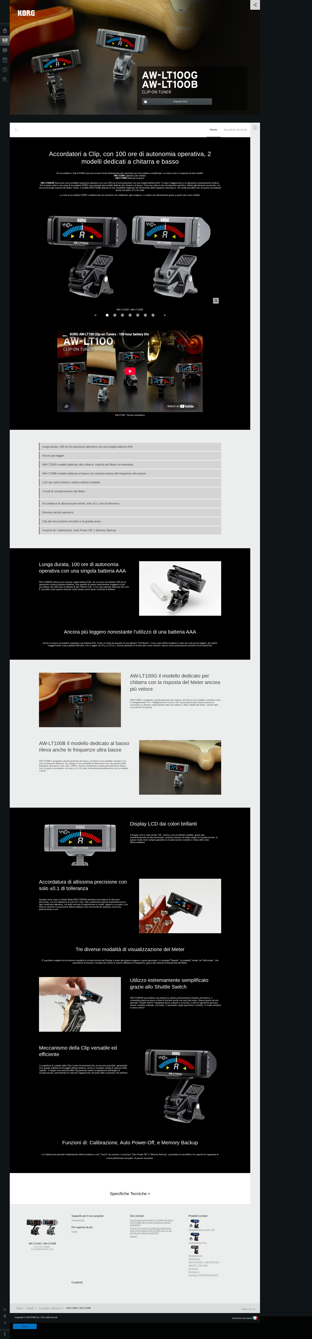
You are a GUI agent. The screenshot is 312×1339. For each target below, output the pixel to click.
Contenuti (5, 50)
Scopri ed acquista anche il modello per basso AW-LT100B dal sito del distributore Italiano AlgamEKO (151, 1222)
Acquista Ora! (78, 1220)
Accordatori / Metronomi (50, 1308)
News (5, 1310)
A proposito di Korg (5, 1334)
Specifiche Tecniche (235, 129)
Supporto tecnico (5, 70)
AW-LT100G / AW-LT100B (78, 1308)
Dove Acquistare (5, 80)
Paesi (5, 1316)
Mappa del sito (248, 1309)
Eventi (5, 60)
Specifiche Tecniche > (130, 1193)
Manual (258, 239)
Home (5, 31)
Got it (25, 1326)
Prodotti (5, 41)
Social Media (5, 1323)
